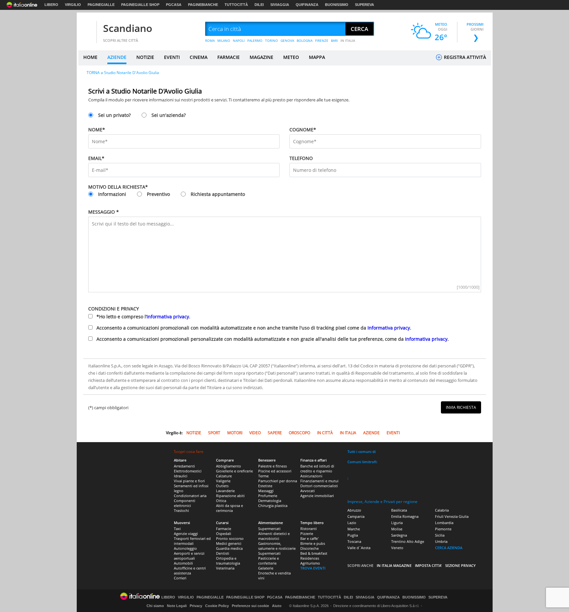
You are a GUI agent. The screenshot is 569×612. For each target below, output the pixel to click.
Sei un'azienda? (168, 115)
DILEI (259, 5)
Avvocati (307, 490)
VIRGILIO (73, 5)
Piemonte (443, 528)
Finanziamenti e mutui (319, 480)
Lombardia (444, 522)
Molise (396, 528)
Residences (309, 558)
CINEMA (198, 57)
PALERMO (254, 40)
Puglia (352, 535)
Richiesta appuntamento (218, 194)
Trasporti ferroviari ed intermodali (192, 541)
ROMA (210, 40)
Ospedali (223, 533)
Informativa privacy (168, 316)
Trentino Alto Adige (407, 541)
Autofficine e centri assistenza (190, 570)
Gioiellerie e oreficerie (234, 470)
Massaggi (266, 490)
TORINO (271, 40)
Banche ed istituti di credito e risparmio (317, 468)
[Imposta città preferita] (86, 29)
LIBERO (51, 5)
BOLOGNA (304, 40)
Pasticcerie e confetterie (268, 561)
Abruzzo (354, 510)
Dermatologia (269, 500)
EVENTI (172, 57)
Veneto (397, 547)
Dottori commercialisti (319, 485)
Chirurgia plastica (272, 505)
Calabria (442, 510)
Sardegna (399, 535)
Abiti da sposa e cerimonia (229, 508)
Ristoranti (308, 528)
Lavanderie (225, 490)
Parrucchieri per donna (277, 480)
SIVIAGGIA (279, 5)
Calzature (224, 475)
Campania (356, 516)
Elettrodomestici (188, 470)
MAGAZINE (261, 57)
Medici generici (228, 543)
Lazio (351, 522)
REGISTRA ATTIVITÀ (464, 57)
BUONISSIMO (336, 5)
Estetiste (265, 485)
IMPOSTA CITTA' (428, 565)
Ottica (221, 500)
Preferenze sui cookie (250, 606)
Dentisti (222, 553)
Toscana (354, 541)
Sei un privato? (114, 115)
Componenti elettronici (184, 503)
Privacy (196, 606)
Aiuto (277, 606)
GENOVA (287, 40)
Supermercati (269, 528)
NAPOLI (239, 40)
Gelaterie (265, 568)
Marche (353, 528)
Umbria (441, 541)
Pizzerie (306, 533)
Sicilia (440, 535)
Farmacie (223, 528)
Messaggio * (103, 212)
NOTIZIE (145, 57)
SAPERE (275, 433)
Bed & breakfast (313, 553)
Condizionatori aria (190, 495)
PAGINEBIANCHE (203, 5)
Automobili (183, 563)
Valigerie (223, 480)
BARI (334, 40)
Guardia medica (229, 548)
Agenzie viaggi (186, 533)
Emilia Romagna (405, 516)
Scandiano (127, 28)
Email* (96, 158)
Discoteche (309, 548)
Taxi (177, 528)
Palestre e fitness (272, 466)
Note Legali (177, 606)
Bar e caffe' (309, 538)
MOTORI (234, 433)
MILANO (223, 40)
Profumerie (267, 495)
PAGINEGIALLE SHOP (140, 5)
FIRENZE (321, 40)
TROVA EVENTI (312, 568)
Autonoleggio (185, 548)
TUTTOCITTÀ (236, 5)
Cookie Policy (217, 606)
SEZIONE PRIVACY (460, 565)
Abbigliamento (228, 466)
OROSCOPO (299, 433)
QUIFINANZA (307, 5)
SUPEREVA (364, 5)
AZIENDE (116, 57)
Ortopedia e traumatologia (228, 561)
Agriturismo (310, 563)
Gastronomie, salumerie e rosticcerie (277, 546)
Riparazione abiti (230, 495)
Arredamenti (184, 466)
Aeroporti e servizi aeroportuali (189, 556)
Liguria (397, 522)
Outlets (222, 485)
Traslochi (181, 510)
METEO (291, 57)
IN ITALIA (347, 40)
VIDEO (255, 433)
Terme (263, 475)
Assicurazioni (311, 475)
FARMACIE (228, 57)
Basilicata (399, 510)
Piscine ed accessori (274, 470)
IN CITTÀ (325, 433)
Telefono (301, 158)
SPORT (214, 433)
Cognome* (302, 129)
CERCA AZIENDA (448, 547)
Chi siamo (155, 606)
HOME (90, 57)
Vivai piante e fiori (189, 480)
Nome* (96, 129)
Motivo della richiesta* (118, 187)
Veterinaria (225, 568)
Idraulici (180, 475)
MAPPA (317, 57)
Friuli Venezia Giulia (452, 516)
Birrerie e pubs (312, 543)
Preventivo (158, 194)
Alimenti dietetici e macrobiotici (274, 536)
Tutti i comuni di (361, 451)
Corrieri (180, 577)
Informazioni (112, 194)
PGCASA (173, 5)
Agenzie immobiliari (317, 495)
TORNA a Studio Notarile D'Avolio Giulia (123, 72)
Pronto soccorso (230, 538)
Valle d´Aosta (358, 547)
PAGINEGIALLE (101, 5)
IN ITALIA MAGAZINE (394, 565)
